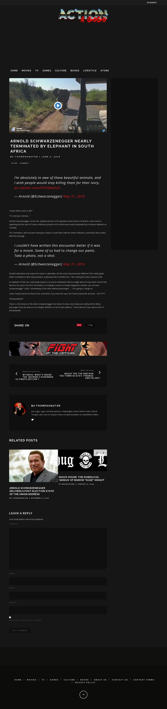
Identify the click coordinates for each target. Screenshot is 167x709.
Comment (13, 524)
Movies (26, 70)
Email (12, 588)
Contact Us (120, 680)
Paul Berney (16, 495)
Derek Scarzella (67, 492)
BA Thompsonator (24, 157)
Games (47, 70)
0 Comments (24, 163)
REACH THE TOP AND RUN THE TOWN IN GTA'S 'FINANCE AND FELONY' (80, 376)
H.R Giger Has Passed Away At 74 (80, 488)
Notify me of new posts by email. (26, 620)
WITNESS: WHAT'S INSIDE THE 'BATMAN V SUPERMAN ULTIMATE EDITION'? (34, 377)
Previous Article (31, 371)
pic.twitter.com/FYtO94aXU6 (37, 187)
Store (105, 70)
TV (37, 70)
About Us (100, 680)
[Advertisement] (83, 45)
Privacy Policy (85, 683)
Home (14, 70)
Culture (61, 70)
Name (12, 573)
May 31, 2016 (74, 196)
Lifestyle (90, 70)
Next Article (87, 370)
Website (13, 602)
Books (75, 70)
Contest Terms (143, 680)
